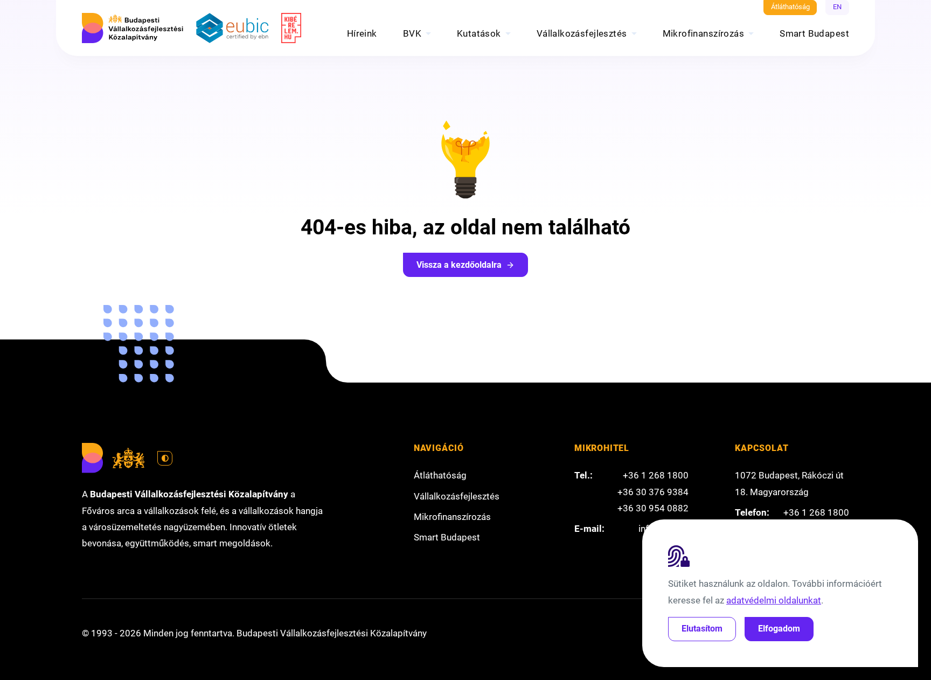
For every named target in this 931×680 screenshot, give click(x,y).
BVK (412, 33)
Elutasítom (702, 628)
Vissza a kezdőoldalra (459, 265)
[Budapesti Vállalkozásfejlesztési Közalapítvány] (132, 28)
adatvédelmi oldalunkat (773, 600)
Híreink (362, 33)
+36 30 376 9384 (653, 492)
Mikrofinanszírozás (704, 33)
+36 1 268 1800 (656, 475)
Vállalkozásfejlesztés (582, 33)
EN (837, 7)
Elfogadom (779, 628)
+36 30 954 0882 (653, 508)
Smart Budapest (814, 33)
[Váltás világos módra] (164, 458)
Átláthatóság (790, 7)
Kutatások (479, 33)
